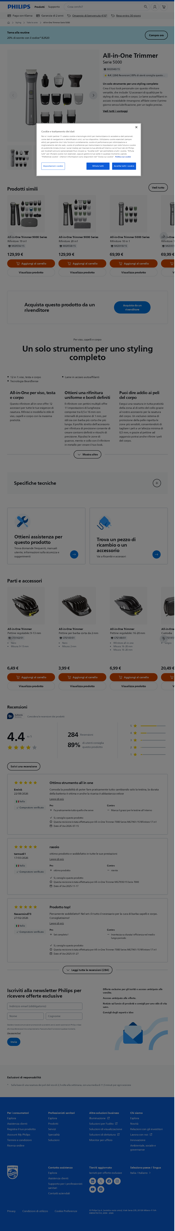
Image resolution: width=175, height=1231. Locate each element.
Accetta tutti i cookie (124, 166)
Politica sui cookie (123, 156)
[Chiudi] (136, 127)
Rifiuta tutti (98, 166)
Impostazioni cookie (53, 166)
